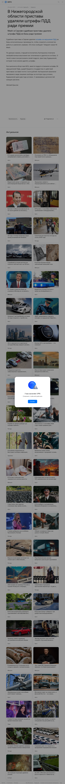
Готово (32, 401)
